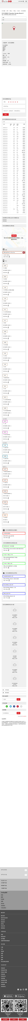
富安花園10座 (14, 683)
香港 (2, 895)
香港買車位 (3, 986)
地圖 (3, 17)
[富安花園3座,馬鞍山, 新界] (15, 664)
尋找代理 (3, 926)
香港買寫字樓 (4, 980)
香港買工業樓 (4, 982)
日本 (2, 949)
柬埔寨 (2, 951)
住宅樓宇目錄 (4, 882)
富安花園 (14, 656)
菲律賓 (2, 899)
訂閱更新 (5, 1019)
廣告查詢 (3, 920)
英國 (2, 957)
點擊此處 (14, 235)
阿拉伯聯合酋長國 (5, 961)
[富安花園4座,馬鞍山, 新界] (15, 637)
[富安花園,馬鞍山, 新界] (15, 651)
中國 (2, 947)
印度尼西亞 (3, 908)
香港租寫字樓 (4, 970)
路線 (23, 1019)
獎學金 (2, 924)
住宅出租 (5, 221)
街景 (3, 19)
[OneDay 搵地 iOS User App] (8, 996)
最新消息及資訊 (4, 917)
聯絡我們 (3, 922)
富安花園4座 (14, 642)
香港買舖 (3, 984)
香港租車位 (3, 976)
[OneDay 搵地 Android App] (19, 996)
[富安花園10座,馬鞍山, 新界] (15, 678)
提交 (6, 114)
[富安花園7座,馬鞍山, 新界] (15, 610)
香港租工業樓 (4, 972)
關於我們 (3, 915)
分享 (14, 1019)
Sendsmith (24, 716)
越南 (2, 897)
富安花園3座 (14, 669)
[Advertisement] (14, 82)
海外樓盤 (3, 938)
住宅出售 (5, 219)
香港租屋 (3, 968)
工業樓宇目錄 (4, 888)
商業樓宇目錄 (4, 885)
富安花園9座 (14, 628)
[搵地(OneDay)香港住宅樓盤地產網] (7, 1)
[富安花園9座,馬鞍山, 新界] (15, 623)
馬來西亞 (3, 905)
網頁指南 (3, 928)
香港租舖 (3, 974)
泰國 (2, 901)
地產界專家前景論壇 (5, 940)
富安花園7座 (14, 615)
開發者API (3, 936)
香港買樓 (3, 978)
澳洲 (2, 955)
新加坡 (2, 903)
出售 (4, 121)
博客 (2, 934)
